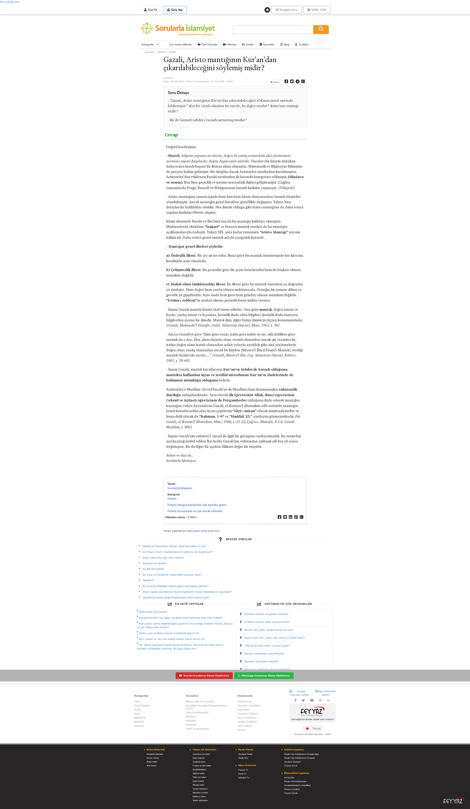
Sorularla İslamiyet (179, 488)
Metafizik (140, 717)
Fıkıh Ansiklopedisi (197, 712)
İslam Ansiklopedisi (197, 728)
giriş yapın (193, 530)
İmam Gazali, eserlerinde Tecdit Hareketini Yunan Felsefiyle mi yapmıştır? (187, 591)
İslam (137, 713)
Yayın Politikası (247, 717)
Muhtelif (162, 52)
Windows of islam (200, 793)
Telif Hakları (245, 725)
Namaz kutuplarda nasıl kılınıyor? (264, 653)
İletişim (242, 729)
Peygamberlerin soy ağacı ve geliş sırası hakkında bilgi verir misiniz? (181, 617)
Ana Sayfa (149, 52)
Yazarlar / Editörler (249, 705)
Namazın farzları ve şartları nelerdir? (266, 614)
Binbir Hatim (152, 762)
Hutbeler (191, 720)
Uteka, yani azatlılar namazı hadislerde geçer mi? (169, 633)
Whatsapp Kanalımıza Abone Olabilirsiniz (266, 675)
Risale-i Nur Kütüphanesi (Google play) (301, 754)
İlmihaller (191, 724)
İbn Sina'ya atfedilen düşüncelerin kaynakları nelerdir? (175, 586)
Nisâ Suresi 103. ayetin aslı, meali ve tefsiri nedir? (274, 637)
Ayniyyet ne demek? (154, 563)
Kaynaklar (244, 709)
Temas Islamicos (200, 789)
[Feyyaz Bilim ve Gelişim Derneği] (313, 712)
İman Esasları (142, 705)
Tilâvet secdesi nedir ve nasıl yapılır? (267, 645)
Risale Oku (243, 758)
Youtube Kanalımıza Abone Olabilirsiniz (206, 675)
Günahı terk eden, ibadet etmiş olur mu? (268, 629)
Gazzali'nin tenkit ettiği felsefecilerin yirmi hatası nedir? (176, 597)
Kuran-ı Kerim (153, 758)
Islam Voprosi (199, 758)
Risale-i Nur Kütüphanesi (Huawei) (299, 758)
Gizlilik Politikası (247, 721)
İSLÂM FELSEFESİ (153, 569)
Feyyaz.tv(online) (292, 789)
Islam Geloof (198, 781)
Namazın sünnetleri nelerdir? (261, 661)
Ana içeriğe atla (9, 1)
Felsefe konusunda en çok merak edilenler (195, 511)
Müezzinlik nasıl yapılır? (153, 611)
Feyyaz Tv (243, 770)
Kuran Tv (242, 774)
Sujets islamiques (200, 800)
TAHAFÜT (148, 580)
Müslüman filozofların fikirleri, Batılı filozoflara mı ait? (174, 546)
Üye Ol (152, 9)
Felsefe (172, 52)
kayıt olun (214, 530)
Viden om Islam (199, 777)
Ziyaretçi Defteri (247, 713)
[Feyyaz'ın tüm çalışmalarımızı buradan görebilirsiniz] (453, 800)
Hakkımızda (245, 701)
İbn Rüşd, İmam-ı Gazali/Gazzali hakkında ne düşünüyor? (177, 551)
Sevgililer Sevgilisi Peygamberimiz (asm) (207, 707)
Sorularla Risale (245, 754)
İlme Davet (151, 766)
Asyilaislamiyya (199, 769)
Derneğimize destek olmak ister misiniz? (312, 719)
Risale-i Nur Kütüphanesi (295, 781)
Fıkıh (137, 701)
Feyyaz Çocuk (290, 766)
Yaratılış (139, 725)
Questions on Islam (201, 754)
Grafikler (304, 44)
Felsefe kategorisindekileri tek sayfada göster (197, 505)
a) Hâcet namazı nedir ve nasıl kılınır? (267, 621)
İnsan (137, 709)
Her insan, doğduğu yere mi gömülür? (267, 669)
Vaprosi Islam (199, 773)
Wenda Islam (198, 785)
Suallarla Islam (199, 762)
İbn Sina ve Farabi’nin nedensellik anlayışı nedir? (172, 574)
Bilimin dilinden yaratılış (200, 701)
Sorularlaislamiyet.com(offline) (297, 785)
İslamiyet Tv (243, 777)
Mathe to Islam (199, 796)
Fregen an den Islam (202, 766)
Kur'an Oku (289, 777)
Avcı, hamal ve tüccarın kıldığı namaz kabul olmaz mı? (172, 639)
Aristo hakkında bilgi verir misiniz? (163, 557)
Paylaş (276, 82)
